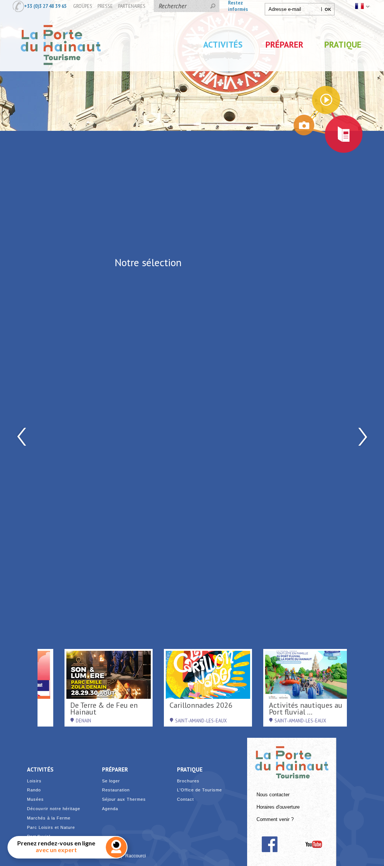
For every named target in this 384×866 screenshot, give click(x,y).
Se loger (111, 781)
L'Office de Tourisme (199, 790)
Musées (35, 799)
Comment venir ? (275, 819)
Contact (185, 799)
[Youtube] (313, 844)
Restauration (116, 790)
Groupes (82, 6)
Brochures (188, 781)
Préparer (284, 44)
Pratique (343, 44)
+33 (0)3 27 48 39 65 (45, 6)
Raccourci (135, 856)
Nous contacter (273, 794)
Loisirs (34, 781)
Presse (105, 6)
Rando (34, 790)
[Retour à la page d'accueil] (61, 72)
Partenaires (132, 6)
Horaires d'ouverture (278, 807)
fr (361, 6)
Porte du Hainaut (291, 759)
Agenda (110, 809)
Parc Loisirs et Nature (51, 828)
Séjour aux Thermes (124, 799)
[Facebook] (269, 844)
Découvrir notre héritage (53, 809)
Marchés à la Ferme (48, 818)
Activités (223, 44)
